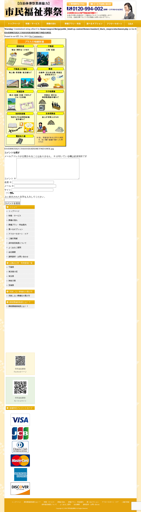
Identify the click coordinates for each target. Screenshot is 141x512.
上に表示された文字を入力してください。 (25, 197)
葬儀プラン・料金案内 (17, 225)
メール (9, 186)
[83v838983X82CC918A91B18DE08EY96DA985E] (35, 146)
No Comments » (36, 36)
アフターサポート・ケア (18, 234)
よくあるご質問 (15, 248)
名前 (8, 182)
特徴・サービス (15, 216)
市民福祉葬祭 (71, 508)
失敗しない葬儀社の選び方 (19, 296)
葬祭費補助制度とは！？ (18, 306)
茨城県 (11, 285)
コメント (10, 178)
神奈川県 (12, 281)
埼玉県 (11, 276)
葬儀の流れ (13, 220)
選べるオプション (16, 229)
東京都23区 (13, 272)
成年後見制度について (17, 243)
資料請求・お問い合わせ (18, 257)
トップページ (14, 211)
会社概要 (12, 252)
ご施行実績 (13, 238)
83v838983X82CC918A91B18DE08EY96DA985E (27, 32)
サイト (7, 190)
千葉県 (11, 267)
